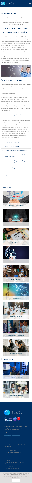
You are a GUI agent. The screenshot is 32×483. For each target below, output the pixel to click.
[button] (16, 115)
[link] (16, 66)
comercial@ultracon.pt (13, 468)
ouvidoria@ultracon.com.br (14, 455)
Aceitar (16, 481)
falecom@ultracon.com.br (14, 452)
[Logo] (7, 3)
